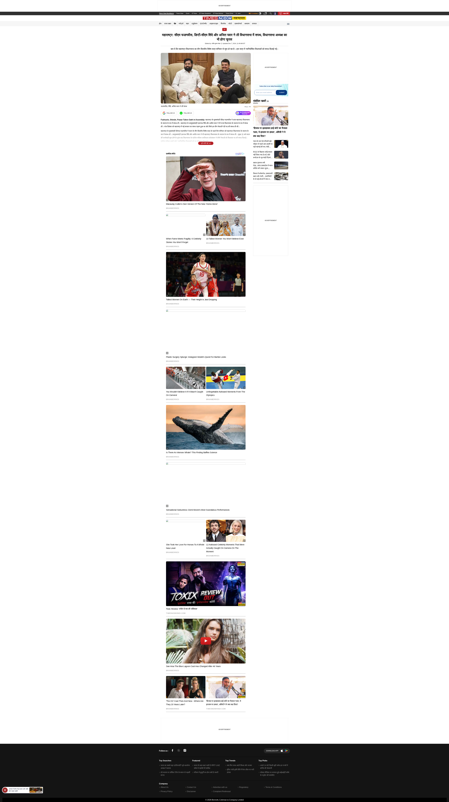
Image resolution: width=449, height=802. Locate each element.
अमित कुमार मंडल (216, 43)
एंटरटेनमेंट (203, 24)
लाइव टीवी (285, 13)
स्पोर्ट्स (181, 24)
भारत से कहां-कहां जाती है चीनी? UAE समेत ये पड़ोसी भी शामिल (207, 766)
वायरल (254, 24)
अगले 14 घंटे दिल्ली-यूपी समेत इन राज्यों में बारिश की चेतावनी (274, 766)
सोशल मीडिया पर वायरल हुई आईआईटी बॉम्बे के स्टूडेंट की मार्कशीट (274, 773)
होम (160, 24)
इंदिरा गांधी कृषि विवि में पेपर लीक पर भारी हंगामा (240, 771)
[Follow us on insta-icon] (185, 751)
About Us (164, 787)
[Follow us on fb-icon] (172, 751)
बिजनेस (223, 24)
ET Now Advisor (218, 13)
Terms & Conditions (273, 787)
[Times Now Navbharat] (224, 18)
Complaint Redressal (222, 791)
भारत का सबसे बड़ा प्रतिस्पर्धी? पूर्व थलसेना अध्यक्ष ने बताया (175, 766)
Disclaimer (191, 791)
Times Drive (229, 13)
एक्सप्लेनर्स (238, 24)
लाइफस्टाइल (214, 24)
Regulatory (243, 787)
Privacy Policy (166, 791)
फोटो (230, 24)
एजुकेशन (194, 24)
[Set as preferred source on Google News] (243, 113)
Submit (281, 92)
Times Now (179, 13)
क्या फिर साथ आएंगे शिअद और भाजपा (239, 765)
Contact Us (191, 787)
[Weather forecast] (265, 13)
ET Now (194, 13)
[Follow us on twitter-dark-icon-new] (178, 751)
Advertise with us (220, 787)
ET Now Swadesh (205, 13)
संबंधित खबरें (259, 100)
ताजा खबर (167, 24)
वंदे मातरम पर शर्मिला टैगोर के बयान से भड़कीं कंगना (175, 773)
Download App (272, 751)
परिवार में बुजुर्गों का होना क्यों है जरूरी (206, 772)
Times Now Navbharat (166, 13)
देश (175, 24)
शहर (187, 24)
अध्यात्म (246, 24)
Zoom (187, 13)
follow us (171, 113)
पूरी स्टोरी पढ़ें (204, 143)
